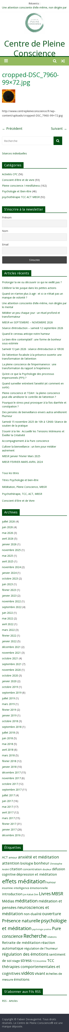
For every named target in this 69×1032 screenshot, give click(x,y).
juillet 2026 (8, 521)
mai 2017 (7, 806)
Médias (8, 901)
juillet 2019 (8, 698)
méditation (26, 901)
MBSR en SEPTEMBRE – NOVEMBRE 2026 (27, 322)
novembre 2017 (11, 778)
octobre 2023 (10, 578)
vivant (40, 973)
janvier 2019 (9, 715)
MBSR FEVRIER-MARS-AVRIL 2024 (22, 462)
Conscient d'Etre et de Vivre (18, 500)
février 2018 (9, 761)
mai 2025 (7, 555)
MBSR (57, 893)
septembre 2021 (12, 664)
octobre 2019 (10, 687)
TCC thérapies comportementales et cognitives (31, 967)
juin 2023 (7, 584)
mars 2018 (8, 755)
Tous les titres (10, 473)
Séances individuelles (14, 153)
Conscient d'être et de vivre (18, 180)
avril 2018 (7, 749)
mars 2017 (8, 818)
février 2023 (9, 590)
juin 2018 (7, 738)
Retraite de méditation (21, 942)
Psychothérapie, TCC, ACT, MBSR (22, 494)
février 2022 (9, 635)
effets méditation (24, 881)
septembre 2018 (12, 727)
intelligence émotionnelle (31, 888)
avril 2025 (7, 561)
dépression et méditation (36, 874)
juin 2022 (7, 612)
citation (16, 869)
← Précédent (12, 128)
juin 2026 (7, 527)
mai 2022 (7, 618)
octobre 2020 (10, 675)
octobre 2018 (10, 721)
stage (16, 961)
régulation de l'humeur (41, 948)
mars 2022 (8, 630)
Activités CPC (10, 174)
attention (11, 863)
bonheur (41, 863)
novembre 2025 (11, 550)
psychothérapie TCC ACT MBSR (21, 197)
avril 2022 (7, 624)
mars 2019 (8, 704)
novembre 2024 (11, 567)
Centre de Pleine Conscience (34, 48)
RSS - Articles (10, 1001)
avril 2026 (7, 538)
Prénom (7, 217)
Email (5, 244)
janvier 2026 (9, 544)
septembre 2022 (12, 607)
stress (26, 960)
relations (52, 936)
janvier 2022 (9, 641)
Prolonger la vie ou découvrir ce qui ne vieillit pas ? (32, 282)
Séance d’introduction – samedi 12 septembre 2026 (32, 328)
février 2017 (9, 824)
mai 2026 (7, 533)
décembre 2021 (11, 647)
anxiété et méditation (38, 857)
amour (13, 857)
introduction (12, 894)
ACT (5, 857)
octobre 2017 (10, 784)
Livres (45, 894)
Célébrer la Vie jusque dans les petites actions (29, 288)
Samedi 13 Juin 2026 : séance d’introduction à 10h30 (33, 349)
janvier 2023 (9, 595)
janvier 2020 (9, 681)
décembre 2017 (11, 772)
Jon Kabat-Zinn (30, 894)
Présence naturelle (21, 921)
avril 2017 (7, 812)
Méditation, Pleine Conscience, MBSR (24, 487)
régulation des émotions (25, 954)
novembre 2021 (11, 652)
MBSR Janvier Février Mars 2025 (21, 456)
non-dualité (32, 914)
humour (51, 882)
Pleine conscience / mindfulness (21, 185)
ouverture (51, 913)
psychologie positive (41, 929)
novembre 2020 (11, 669)
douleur (47, 869)
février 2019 (9, 709)
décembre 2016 (11, 835)
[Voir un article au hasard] (63, 61)
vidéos (27, 973)
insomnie (7, 888)
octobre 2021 (10, 658)
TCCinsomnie (39, 960)
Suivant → (59, 128)
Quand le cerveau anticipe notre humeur (26, 333)
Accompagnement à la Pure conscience (25, 441)
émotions (21, 979)
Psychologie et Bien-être (16, 191)
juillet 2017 (8, 795)
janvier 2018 (9, 766)
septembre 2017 (12, 789)
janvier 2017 (9, 829)
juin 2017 (7, 801)
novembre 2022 (11, 601)
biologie (26, 863)
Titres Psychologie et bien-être (20, 480)
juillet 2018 (8, 732)
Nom (5, 231)
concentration (32, 869)
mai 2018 (7, 744)
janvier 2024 (9, 573)
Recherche (35, 936)
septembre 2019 (12, 692)
